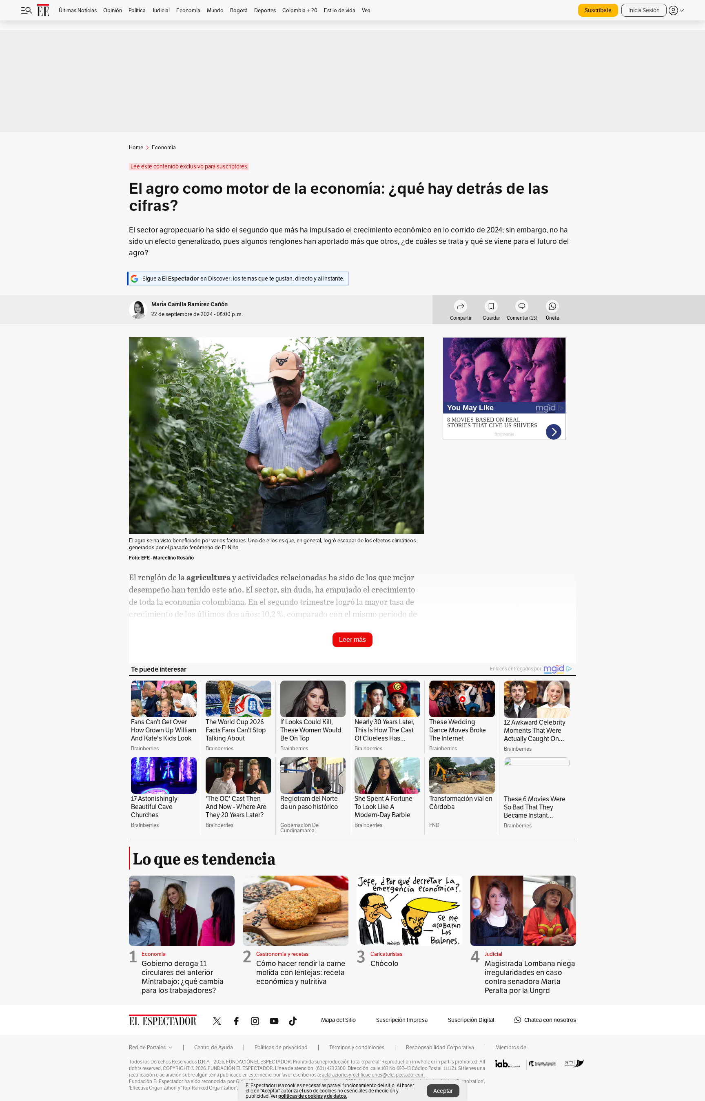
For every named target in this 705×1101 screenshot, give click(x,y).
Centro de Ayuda (213, 1047)
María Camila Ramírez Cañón (189, 304)
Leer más (352, 639)
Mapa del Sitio (338, 1020)
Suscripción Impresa (402, 1020)
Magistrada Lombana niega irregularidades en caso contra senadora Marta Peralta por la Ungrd (530, 977)
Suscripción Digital (471, 1020)
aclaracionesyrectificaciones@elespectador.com (373, 1075)
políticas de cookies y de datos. (312, 1096)
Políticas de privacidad (281, 1047)
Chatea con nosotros (550, 1020)
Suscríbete (598, 10)
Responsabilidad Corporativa (440, 1047)
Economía (154, 954)
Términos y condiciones (356, 1047)
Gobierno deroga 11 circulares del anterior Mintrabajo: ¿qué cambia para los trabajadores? (183, 977)
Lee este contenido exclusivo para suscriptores (189, 166)
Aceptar (443, 1090)
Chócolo (384, 963)
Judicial (493, 954)
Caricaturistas (386, 954)
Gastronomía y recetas (282, 954)
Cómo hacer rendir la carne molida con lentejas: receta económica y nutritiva (300, 972)
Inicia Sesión (644, 10)
